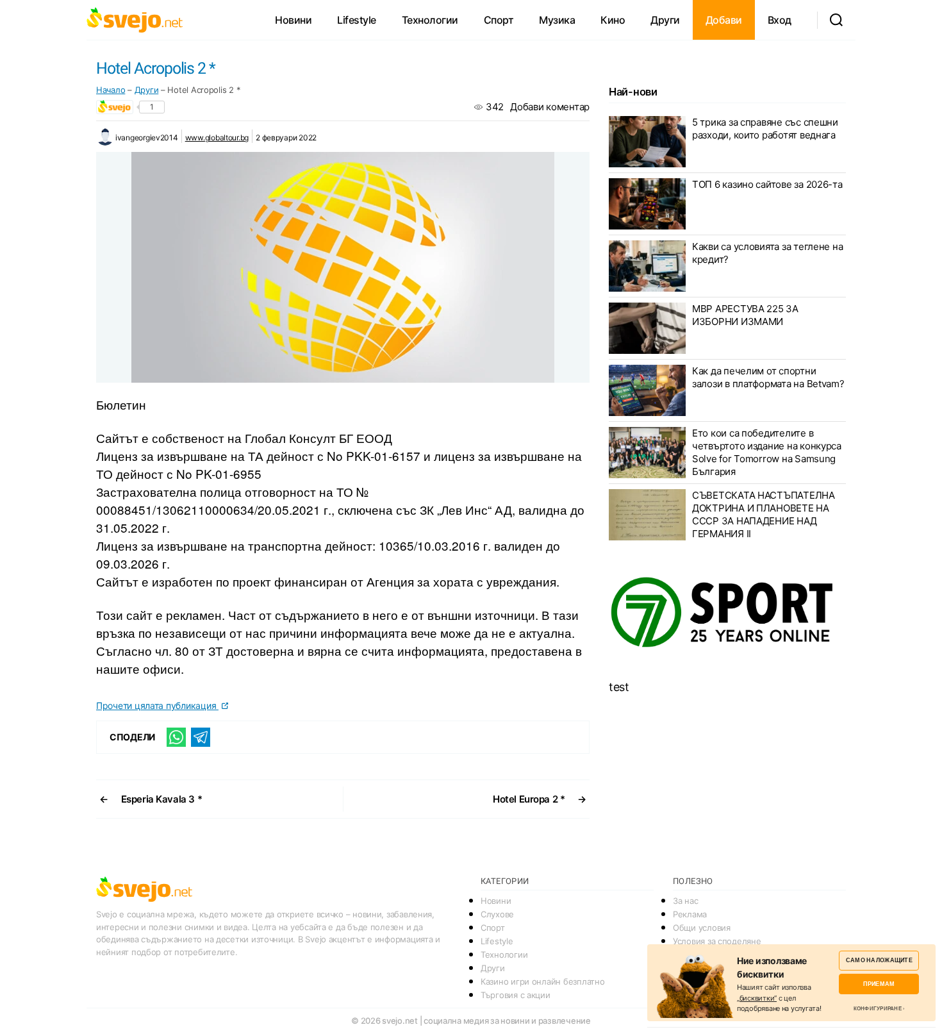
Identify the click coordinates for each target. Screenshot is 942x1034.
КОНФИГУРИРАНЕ (878, 1008)
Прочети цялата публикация (157, 705)
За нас (685, 901)
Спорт (499, 19)
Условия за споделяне (717, 941)
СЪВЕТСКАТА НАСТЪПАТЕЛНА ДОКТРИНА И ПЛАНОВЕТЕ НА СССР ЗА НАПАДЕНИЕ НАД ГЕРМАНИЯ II (763, 514)
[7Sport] (727, 613)
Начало (110, 90)
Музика (557, 19)
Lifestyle (356, 19)
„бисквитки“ (757, 998)
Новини (293, 19)
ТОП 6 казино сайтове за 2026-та (767, 184)
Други (665, 19)
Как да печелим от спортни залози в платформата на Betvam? (768, 377)
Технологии (430, 19)
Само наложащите (879, 960)
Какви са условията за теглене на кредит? (767, 252)
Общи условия (702, 927)
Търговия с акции (515, 995)
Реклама (690, 914)
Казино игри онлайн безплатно (542, 981)
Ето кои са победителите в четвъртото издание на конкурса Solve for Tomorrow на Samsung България (766, 452)
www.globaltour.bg (217, 137)
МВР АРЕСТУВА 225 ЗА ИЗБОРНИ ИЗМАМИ (745, 315)
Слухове (497, 914)
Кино (612, 19)
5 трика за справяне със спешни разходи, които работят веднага (765, 128)
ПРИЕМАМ (879, 984)
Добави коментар (550, 107)
